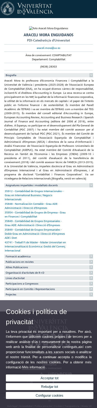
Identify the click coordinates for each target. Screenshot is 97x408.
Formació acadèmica (18, 256)
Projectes (11, 294)
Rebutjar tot (49, 387)
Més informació (33, 367)
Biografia (11, 75)
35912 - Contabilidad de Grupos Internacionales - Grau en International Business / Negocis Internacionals (34, 195)
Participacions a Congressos (22, 283)
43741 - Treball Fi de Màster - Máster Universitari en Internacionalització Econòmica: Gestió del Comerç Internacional (35, 246)
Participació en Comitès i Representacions (30, 289)
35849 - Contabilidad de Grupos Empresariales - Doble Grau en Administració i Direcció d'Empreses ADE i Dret (35, 233)
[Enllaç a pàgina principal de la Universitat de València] (48, 15)
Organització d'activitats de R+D (25, 272)
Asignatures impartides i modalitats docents (32, 185)
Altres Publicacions (17, 267)
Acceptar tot (49, 378)
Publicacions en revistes (20, 261)
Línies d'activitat (15, 278)
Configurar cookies (49, 395)
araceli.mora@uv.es (48, 48)
